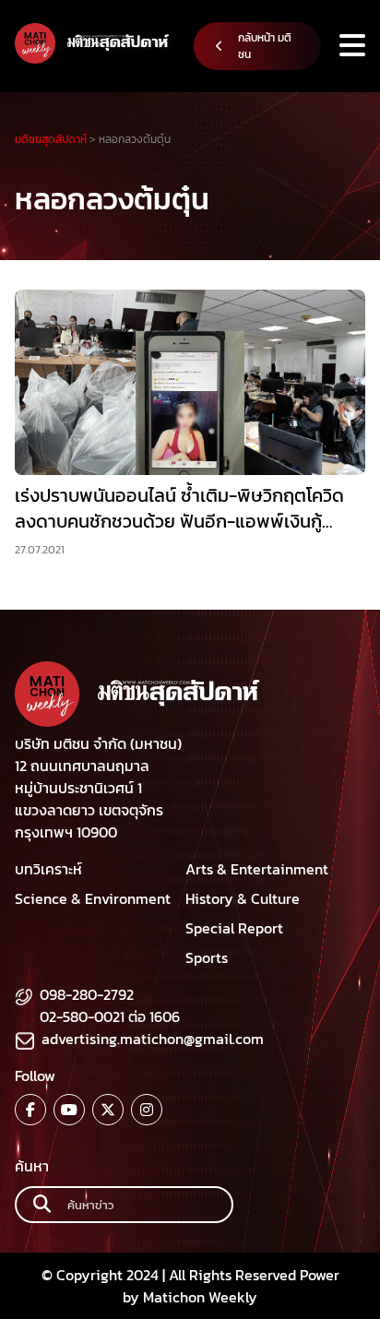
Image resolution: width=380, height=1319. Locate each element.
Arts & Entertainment (256, 869)
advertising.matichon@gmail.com (153, 1039)
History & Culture (242, 898)
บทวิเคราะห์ (48, 869)
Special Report (234, 928)
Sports (206, 957)
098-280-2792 (87, 994)
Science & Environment (93, 898)
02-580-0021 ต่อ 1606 (110, 1016)
